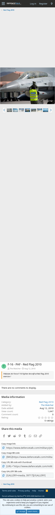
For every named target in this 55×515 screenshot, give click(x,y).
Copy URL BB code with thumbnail (16, 462)
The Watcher (15, 368)
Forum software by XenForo (23, 496)
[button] (3, 3)
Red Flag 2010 (46, 401)
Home (41, 490)
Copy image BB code (10, 453)
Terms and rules (9, 490)
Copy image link (8, 443)
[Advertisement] (27, 39)
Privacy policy (24, 490)
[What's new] (51, 3)
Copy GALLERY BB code (11, 471)
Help (34, 490)
